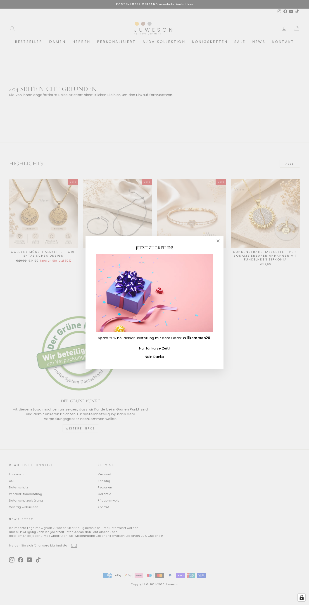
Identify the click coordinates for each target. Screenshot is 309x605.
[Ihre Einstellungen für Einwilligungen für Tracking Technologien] (301, 597)
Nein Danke (154, 356)
